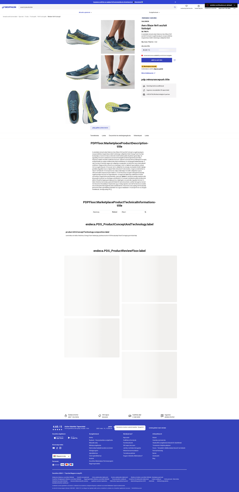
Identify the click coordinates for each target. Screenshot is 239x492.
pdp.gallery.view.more (100, 128)
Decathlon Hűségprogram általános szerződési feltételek (66, 479)
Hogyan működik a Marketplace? (133, 456)
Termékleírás (94, 135)
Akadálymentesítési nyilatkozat (60, 483)
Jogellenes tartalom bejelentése (99, 481)
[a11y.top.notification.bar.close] (175, 2)
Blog (154, 458)
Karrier (154, 453)
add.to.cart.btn (156, 60)
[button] (119, 145)
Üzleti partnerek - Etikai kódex (171, 479)
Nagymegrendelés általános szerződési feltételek (96, 479)
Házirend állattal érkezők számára (79, 481)
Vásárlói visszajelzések (83, 477)
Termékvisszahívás (129, 453)
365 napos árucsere (129, 445)
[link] (157, 428)
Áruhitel (91, 458)
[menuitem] (85, 12)
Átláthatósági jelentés (162, 481)
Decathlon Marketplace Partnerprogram (101, 461)
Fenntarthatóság (158, 450)
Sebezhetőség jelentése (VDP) (138, 481)
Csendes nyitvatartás (159, 440)
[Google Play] (74, 438)
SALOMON (145, 21)
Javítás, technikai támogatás (132, 448)
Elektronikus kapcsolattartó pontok (119, 481)
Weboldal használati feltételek (59, 481)
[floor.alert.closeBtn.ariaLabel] (234, 5)
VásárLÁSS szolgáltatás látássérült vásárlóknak (167, 443)
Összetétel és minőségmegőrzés (120, 135)
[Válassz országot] (61, 456)
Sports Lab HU (158, 69)
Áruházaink (156, 456)
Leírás (104, 135)
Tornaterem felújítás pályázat (162, 445)
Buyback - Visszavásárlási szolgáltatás (101, 440)
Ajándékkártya (93, 453)
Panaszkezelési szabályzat (119, 479)
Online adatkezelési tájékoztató (100, 477)
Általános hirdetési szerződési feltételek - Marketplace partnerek (147, 477)
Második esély (93, 443)
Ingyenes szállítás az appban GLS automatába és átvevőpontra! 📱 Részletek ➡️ (118, 2)
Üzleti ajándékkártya (95, 456)
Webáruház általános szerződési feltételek (63, 477)
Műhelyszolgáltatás (95, 445)
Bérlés (91, 437)
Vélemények (138, 135)
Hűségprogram (93, 450)
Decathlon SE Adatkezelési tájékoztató (139, 479)
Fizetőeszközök (128, 443)
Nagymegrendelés (94, 463)
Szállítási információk (129, 440)
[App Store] (59, 438)
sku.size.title (145, 46)
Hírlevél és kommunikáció (130, 450)
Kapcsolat (126, 437)
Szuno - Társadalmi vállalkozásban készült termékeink (169, 448)
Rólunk (155, 437)
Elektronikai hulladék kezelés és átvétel (101, 448)
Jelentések (151, 481)
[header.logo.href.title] (8, 7)
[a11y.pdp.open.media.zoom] (82, 37)
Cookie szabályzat (156, 479)
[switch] (174, 60)
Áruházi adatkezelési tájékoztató (119, 477)
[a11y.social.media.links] (53, 448)
